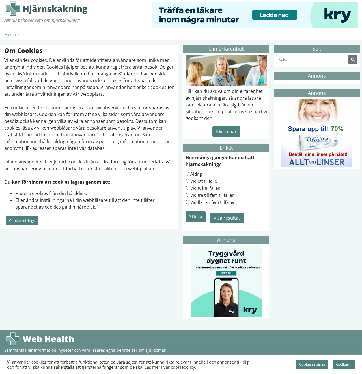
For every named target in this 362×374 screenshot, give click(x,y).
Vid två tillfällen (205, 188)
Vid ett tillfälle (203, 181)
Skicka (195, 217)
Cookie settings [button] (22, 220)
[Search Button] (352, 59)
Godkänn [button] (344, 364)
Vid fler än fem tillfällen (213, 202)
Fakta (10, 34)
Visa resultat (227, 218)
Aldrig (196, 174)
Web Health (12, 338)
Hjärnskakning (12, 8)
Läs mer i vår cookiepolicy (170, 366)
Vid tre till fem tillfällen (212, 195)
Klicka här (226, 131)
